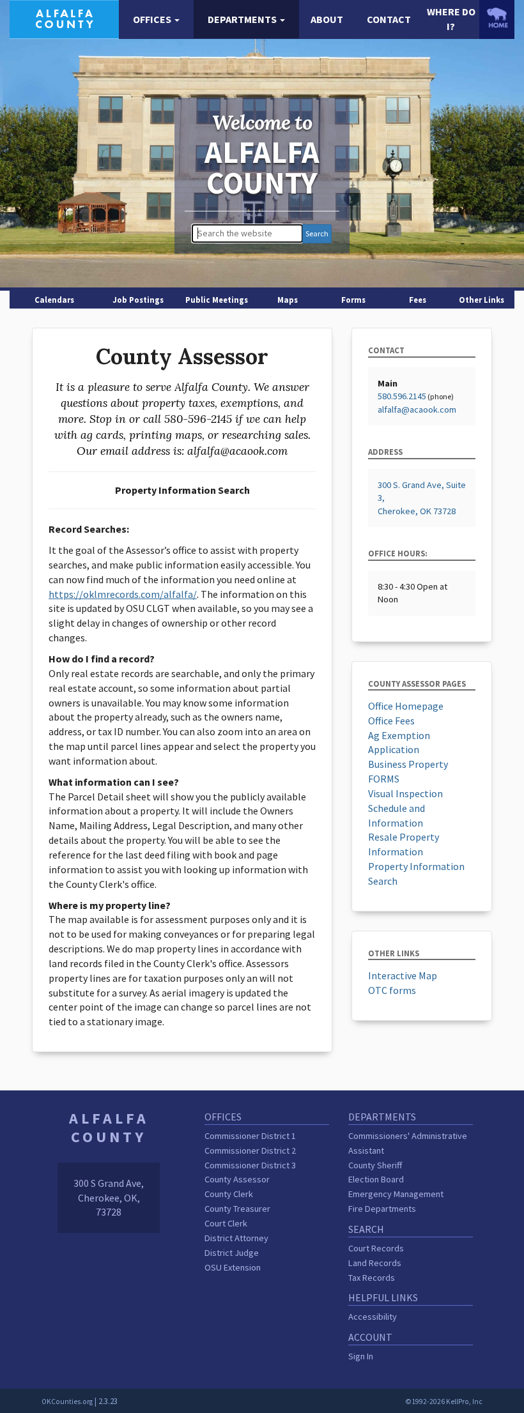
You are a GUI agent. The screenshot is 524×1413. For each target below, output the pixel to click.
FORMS (383, 778)
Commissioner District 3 (250, 1165)
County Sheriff (375, 1165)
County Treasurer (237, 1208)
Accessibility (372, 1316)
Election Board (376, 1179)
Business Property (408, 764)
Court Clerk (225, 1223)
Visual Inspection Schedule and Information (405, 808)
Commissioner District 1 (250, 1136)
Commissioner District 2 (250, 1150)
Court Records (376, 1248)
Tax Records (371, 1277)
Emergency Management (395, 1194)
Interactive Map (402, 975)
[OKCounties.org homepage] (496, 17)
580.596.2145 (402, 396)
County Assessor (237, 1179)
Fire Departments (382, 1208)
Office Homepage (405, 705)
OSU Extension (232, 1267)
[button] (156, 19)
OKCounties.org (67, 1401)
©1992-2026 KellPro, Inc (443, 1401)
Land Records (374, 1263)
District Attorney (236, 1238)
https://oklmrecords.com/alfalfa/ (123, 594)
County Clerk (228, 1194)
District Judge (231, 1252)
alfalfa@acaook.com (417, 409)
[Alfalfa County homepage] (64, 17)
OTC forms (392, 990)
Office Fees (391, 720)
